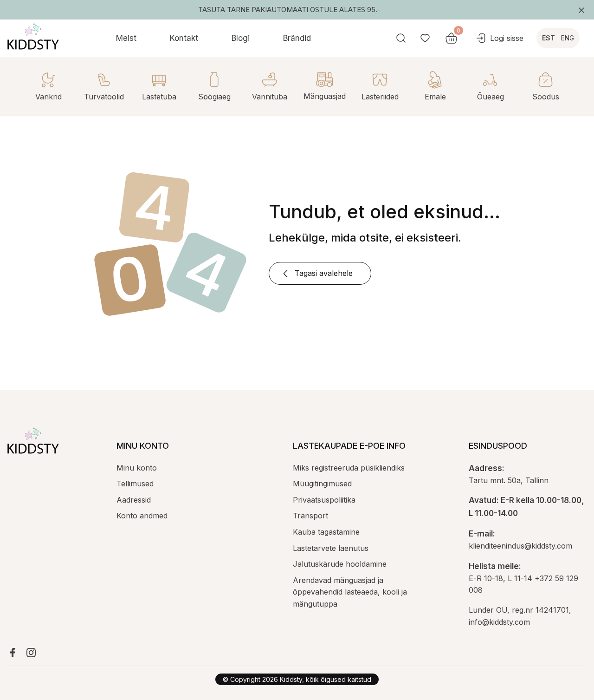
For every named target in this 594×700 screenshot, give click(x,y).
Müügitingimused (322, 483)
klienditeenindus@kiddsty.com (520, 545)
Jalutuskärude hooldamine (340, 564)
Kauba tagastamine (326, 531)
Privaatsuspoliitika (324, 499)
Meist (126, 38)
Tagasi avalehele (324, 273)
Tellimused (135, 483)
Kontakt (184, 38)
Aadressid (133, 499)
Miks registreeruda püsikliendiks (349, 467)
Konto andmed (142, 515)
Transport (310, 515)
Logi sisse (506, 38)
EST (548, 38)
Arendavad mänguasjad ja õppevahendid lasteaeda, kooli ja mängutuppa (350, 592)
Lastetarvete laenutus (330, 548)
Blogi (241, 38)
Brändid (297, 38)
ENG (567, 38)
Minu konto (136, 467)
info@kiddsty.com (499, 622)
